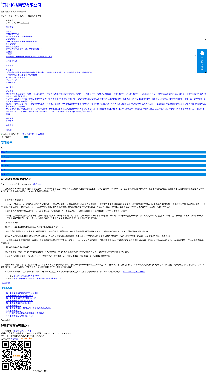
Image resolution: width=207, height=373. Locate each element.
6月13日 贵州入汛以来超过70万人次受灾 (70, 109)
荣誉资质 (9, 125)
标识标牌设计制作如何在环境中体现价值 (117, 99)
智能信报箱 (10, 39)
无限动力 (14, 339)
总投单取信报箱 (12, 47)
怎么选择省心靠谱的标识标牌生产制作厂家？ (33, 99)
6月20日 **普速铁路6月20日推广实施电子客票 (33, 109)
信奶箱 (9, 52)
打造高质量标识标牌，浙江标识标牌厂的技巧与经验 (36, 94)
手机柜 (9, 54)
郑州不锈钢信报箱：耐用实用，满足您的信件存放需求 (29, 308)
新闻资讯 (9, 91)
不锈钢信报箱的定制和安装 (64, 99)
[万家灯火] (26, 339)
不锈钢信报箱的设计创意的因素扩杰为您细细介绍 (161, 94)
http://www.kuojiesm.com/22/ (134, 272)
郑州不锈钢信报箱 (13, 306)
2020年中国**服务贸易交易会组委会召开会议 (73, 111)
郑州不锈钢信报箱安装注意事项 (19, 301)
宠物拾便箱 (10, 82)
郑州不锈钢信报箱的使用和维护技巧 (21, 298)
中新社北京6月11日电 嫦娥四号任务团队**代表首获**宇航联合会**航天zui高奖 (121, 109)
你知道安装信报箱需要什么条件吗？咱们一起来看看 (143, 104)
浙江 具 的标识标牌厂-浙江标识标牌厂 (123, 94)
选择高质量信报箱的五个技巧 (177, 104)
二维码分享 (36, 184)
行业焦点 (9, 99)
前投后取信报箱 (12, 49)
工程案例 (9, 87)
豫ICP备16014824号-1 (22, 331)
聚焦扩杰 (9, 94)
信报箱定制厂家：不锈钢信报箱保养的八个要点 (34, 104)
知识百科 (9, 104)
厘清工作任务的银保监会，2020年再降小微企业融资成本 (37, 279)
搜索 (26, 137)
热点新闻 (9, 109)
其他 (8, 114)
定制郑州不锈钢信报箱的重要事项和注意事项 (25, 313)
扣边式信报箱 (11, 36)
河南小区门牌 (11, 80)
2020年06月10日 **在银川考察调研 (169, 109)
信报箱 (9, 31)
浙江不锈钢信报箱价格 (27, 75)
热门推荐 (5, 174)
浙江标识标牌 (19, 77)
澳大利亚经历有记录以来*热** (26, 276)
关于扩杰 (9, 118)
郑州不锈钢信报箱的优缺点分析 (19, 296)
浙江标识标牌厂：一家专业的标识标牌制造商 (88, 94)
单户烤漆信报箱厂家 (28, 41)
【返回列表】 (6, 283)
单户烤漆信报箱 (12, 41)
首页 (22, 134)
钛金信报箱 (10, 44)
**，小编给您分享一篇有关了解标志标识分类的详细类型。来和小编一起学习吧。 (169, 99)
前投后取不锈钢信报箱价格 (31, 49)
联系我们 (9, 130)
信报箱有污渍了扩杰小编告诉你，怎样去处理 (101, 104)
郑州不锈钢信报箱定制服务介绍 (19, 316)
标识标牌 (9, 65)
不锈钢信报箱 (11, 61)
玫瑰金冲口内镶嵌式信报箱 (17, 57)
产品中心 (9, 70)
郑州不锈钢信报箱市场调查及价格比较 (22, 293)
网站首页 (9, 27)
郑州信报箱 (63, 94)
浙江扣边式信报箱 (25, 36)
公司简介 (9, 121)
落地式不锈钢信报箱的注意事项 (68, 104)
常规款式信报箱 (12, 34)
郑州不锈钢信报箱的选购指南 (18, 303)
